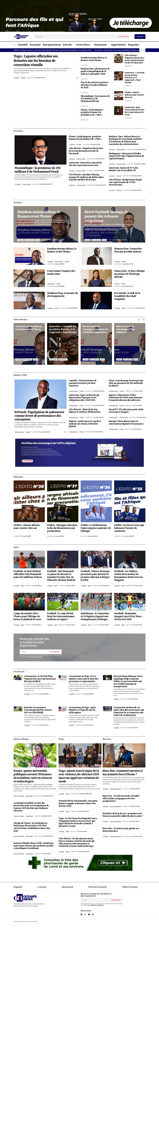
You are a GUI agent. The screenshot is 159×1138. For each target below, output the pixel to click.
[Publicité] (79, 16)
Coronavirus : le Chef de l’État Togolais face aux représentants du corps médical (40, 679)
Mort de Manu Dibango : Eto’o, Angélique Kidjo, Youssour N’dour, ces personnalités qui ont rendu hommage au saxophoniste (128, 681)
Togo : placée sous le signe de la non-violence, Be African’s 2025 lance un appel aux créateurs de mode (79, 776)
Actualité (16, 78)
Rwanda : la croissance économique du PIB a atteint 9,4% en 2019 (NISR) (38, 710)
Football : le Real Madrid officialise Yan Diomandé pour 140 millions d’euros (28, 574)
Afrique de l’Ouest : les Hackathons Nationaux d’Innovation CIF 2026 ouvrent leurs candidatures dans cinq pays (32, 827)
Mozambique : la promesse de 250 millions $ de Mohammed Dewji (95, 98)
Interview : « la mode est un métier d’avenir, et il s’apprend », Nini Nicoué (135, 77)
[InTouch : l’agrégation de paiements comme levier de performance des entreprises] (40, 394)
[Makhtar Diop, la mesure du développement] (29, 300)
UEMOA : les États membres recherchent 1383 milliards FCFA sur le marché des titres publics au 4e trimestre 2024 (52, 50)
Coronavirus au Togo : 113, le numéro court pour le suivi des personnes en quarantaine (83, 679)
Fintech (27, 432)
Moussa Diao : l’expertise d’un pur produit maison (128, 250)
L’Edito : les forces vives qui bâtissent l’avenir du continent (129, 528)
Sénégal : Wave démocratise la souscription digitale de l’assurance (126, 422)
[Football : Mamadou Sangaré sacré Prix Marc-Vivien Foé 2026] (129, 601)
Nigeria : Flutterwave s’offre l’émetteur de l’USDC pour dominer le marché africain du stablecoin (126, 397)
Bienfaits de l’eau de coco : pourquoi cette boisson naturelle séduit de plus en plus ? (123, 814)
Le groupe (42, 887)
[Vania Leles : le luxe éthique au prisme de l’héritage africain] (96, 278)
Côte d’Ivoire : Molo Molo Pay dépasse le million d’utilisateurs (85, 410)
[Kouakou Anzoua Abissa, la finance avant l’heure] (46, 224)
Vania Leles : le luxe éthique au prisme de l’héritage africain (129, 273)
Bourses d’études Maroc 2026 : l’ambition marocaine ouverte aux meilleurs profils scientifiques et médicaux (33, 846)
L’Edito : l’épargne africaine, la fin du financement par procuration (62, 528)
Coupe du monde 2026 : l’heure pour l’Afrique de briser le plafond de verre (27, 616)
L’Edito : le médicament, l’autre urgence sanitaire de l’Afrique (96, 528)
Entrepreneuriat (19, 432)
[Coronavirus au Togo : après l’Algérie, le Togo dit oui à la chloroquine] (62, 708)
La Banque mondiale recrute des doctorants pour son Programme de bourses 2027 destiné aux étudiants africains (31, 807)
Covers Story (53, 359)
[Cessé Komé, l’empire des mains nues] (29, 278)
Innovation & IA (124, 417)
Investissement (26, 184)
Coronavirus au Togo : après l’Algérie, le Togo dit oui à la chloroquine (82, 710)
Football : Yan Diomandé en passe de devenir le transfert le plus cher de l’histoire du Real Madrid (61, 575)
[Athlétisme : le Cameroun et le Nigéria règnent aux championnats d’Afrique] (96, 601)
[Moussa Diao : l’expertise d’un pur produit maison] (96, 256)
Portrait (37, 240)
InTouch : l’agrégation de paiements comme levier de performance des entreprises (39, 415)
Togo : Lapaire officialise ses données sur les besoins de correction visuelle (36, 60)
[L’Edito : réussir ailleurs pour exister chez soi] (118, 95)
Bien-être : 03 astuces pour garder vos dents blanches (121, 829)
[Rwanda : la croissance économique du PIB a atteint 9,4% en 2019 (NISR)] (18, 708)
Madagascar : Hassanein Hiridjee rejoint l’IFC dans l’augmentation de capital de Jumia (126, 156)
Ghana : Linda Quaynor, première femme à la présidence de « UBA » (92, 112)
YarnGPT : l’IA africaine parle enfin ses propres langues (126, 410)
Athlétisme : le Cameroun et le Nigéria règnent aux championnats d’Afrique (95, 616)
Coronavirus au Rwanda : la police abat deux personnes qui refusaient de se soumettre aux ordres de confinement (128, 711)
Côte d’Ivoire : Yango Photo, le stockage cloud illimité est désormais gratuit (119, 50)
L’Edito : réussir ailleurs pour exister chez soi (134, 94)
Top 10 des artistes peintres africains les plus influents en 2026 (94, 85)
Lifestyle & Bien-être (115, 789)
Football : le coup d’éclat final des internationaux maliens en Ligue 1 (60, 616)
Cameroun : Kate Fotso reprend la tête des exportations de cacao (134, 111)
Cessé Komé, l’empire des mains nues (61, 272)
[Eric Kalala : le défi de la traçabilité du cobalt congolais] (96, 300)
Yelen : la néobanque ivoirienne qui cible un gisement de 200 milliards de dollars (126, 383)
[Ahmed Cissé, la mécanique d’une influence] (129, 344)
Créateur (117, 283)
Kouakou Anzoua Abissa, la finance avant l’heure (94, 59)
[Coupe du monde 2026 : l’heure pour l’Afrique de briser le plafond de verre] (29, 601)
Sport (22, 585)
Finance (79, 144)
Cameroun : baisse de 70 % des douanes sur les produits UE (123, 169)
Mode (67, 794)
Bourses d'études (19, 796)
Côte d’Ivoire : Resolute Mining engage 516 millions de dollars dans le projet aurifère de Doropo (86, 177)
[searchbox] (76, 36)
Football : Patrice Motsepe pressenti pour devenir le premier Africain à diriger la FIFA (95, 575)
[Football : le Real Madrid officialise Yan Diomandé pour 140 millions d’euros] (29, 559)
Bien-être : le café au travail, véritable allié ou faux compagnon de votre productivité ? (121, 798)
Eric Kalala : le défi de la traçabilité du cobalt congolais (127, 296)
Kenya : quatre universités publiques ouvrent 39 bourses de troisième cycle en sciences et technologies (33, 776)
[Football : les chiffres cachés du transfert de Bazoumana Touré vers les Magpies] (129, 559)
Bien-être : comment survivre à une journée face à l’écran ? (123, 772)
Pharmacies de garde (97, 887)
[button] (14, 44)
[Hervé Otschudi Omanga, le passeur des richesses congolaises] (113, 224)
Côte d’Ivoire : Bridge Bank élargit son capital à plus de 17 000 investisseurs (125, 182)
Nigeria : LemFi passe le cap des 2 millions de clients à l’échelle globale (85, 424)
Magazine (18, 887)
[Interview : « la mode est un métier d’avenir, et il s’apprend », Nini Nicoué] (118, 75)
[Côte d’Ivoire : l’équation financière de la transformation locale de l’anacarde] (118, 58)
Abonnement (67, 887)
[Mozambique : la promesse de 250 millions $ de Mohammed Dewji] (40, 150)
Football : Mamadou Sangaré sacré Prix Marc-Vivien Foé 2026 (128, 616)
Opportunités (29, 796)
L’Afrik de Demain (130, 887)
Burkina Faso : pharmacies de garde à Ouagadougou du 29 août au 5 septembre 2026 (95, 71)
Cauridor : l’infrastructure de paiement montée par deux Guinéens (82, 383)
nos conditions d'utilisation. (35, 657)
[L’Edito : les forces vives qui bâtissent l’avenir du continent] (129, 501)
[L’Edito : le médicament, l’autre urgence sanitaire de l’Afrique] (96, 501)
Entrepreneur (51, 283)
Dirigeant (20, 240)
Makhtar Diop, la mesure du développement (62, 294)
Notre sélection (29, 240)
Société (23, 78)
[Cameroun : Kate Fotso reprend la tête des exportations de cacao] (118, 110)
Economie (17, 184)
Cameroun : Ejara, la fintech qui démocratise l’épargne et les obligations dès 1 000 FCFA (84, 397)
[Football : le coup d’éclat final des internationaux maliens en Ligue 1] (62, 601)
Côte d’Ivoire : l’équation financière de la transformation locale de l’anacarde (134, 59)
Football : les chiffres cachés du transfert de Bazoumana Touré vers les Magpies (128, 575)
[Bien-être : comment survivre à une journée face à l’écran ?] (124, 755)
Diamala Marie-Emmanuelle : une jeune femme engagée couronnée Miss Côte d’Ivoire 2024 (78, 803)
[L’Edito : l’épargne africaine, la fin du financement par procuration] (62, 501)
